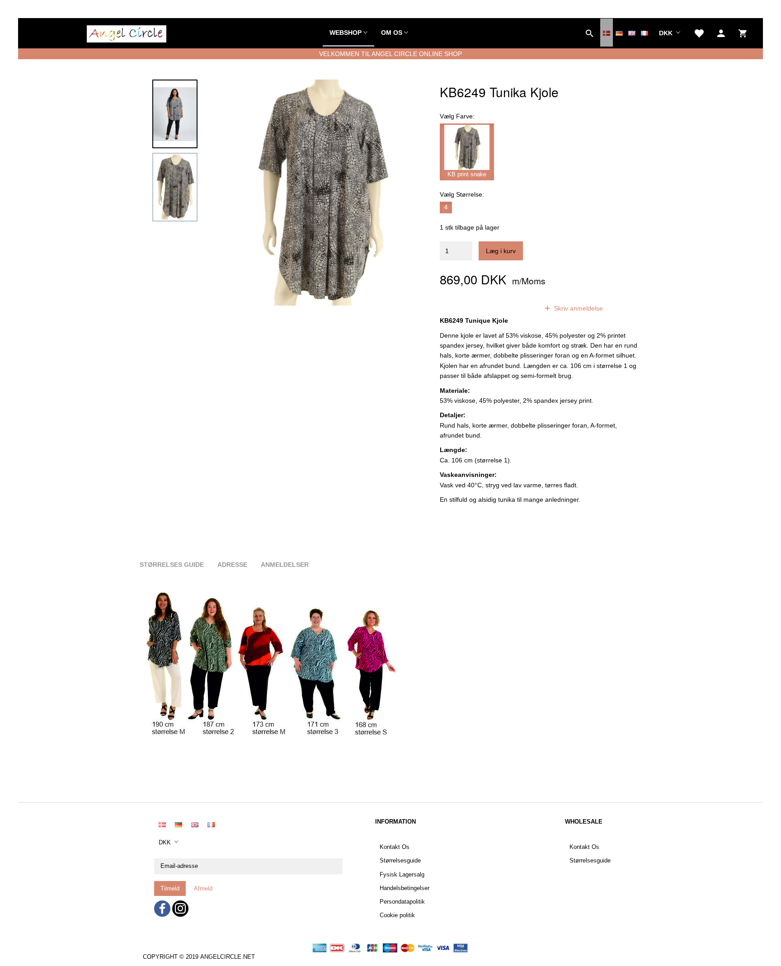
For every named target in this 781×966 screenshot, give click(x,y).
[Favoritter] (698, 33)
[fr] (644, 33)
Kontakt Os (394, 847)
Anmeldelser (285, 564)
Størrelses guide (172, 564)
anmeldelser (509, 308)
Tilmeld (169, 888)
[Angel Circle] (126, 32)
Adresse (232, 564)
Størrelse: (462, 194)
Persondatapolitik (402, 902)
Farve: (457, 116)
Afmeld (203, 888)
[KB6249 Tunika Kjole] (321, 193)
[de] (619, 33)
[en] (632, 33)
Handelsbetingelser (404, 888)
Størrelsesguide (400, 861)
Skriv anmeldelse (577, 308)
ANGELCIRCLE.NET (227, 957)
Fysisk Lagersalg (402, 875)
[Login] (721, 33)
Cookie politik (397, 915)
